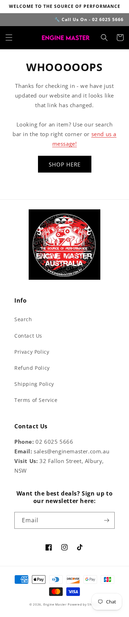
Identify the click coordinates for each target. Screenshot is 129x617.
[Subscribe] (106, 520)
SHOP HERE (65, 164)
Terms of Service (36, 400)
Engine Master (55, 604)
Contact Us (28, 335)
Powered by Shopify (84, 604)
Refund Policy (32, 367)
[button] (9, 37)
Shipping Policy (34, 383)
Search (23, 319)
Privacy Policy (31, 351)
